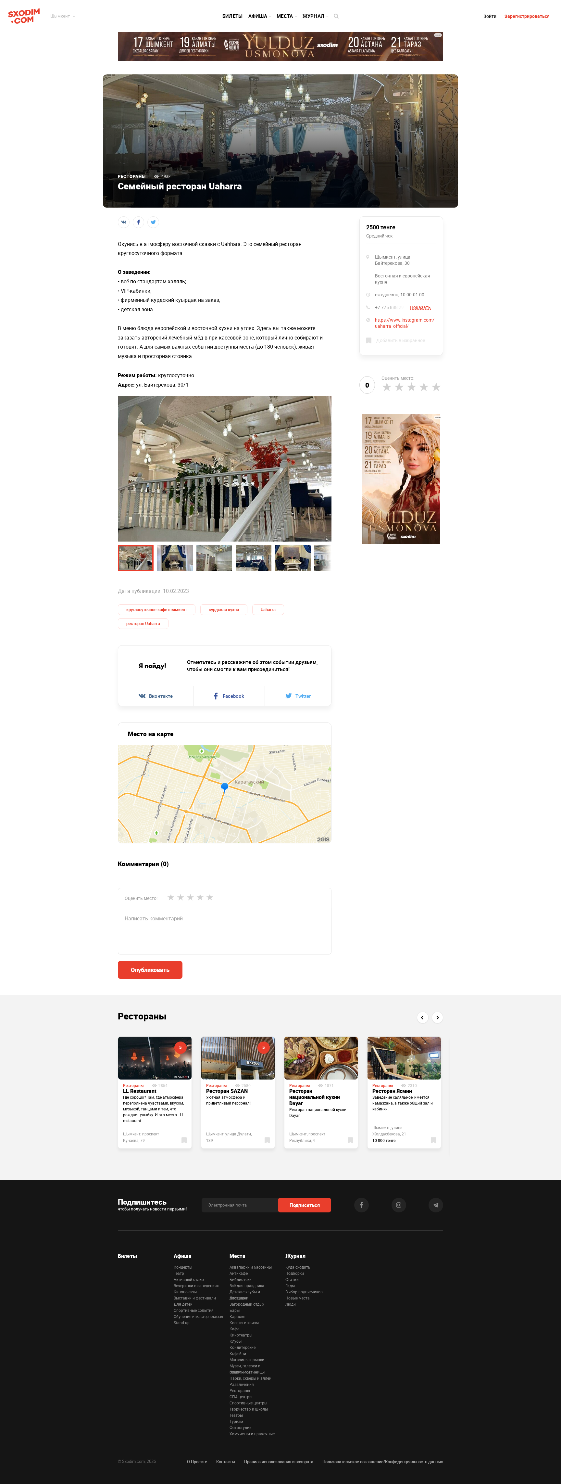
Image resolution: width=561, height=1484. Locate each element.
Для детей (183, 1304)
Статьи (292, 1279)
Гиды (290, 1285)
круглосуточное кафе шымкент (156, 609)
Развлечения (242, 1384)
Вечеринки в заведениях (196, 1285)
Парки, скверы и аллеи (250, 1378)
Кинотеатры (241, 1334)
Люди (290, 1304)
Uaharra (268, 609)
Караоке (237, 1316)
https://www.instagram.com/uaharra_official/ (404, 323)
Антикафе (239, 1273)
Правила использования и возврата (278, 1462)
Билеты (232, 16)
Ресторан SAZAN (227, 1090)
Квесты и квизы (244, 1322)
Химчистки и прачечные (252, 1433)
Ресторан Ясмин (392, 1090)
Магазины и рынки (247, 1359)
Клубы (236, 1341)
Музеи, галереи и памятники (245, 1366)
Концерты (183, 1267)
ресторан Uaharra (143, 623)
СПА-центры (241, 1396)
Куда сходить (297, 1267)
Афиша (258, 16)
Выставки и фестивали (195, 1297)
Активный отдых (189, 1279)
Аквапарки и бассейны (251, 1267)
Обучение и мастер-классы (198, 1316)
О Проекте (197, 1462)
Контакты (225, 1462)
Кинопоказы (185, 1291)
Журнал (314, 16)
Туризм (236, 1421)
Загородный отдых (247, 1304)
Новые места (297, 1297)
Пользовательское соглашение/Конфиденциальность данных (382, 1462)
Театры (236, 1415)
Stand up (182, 1322)
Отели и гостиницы (247, 1372)
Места (285, 16)
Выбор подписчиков (304, 1291)
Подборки (294, 1273)
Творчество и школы (249, 1409)
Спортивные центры (248, 1402)
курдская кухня (224, 609)
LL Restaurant (139, 1090)
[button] (422, 1017)
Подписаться (305, 1205)
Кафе (234, 1328)
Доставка (238, 1297)
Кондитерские (243, 1347)
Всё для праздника (247, 1285)
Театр (179, 1273)
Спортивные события (194, 1310)
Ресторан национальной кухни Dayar (314, 1097)
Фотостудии (241, 1427)
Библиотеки (241, 1279)
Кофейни (238, 1353)
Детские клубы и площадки (245, 1292)
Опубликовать (150, 970)
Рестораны (132, 176)
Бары (235, 1310)
